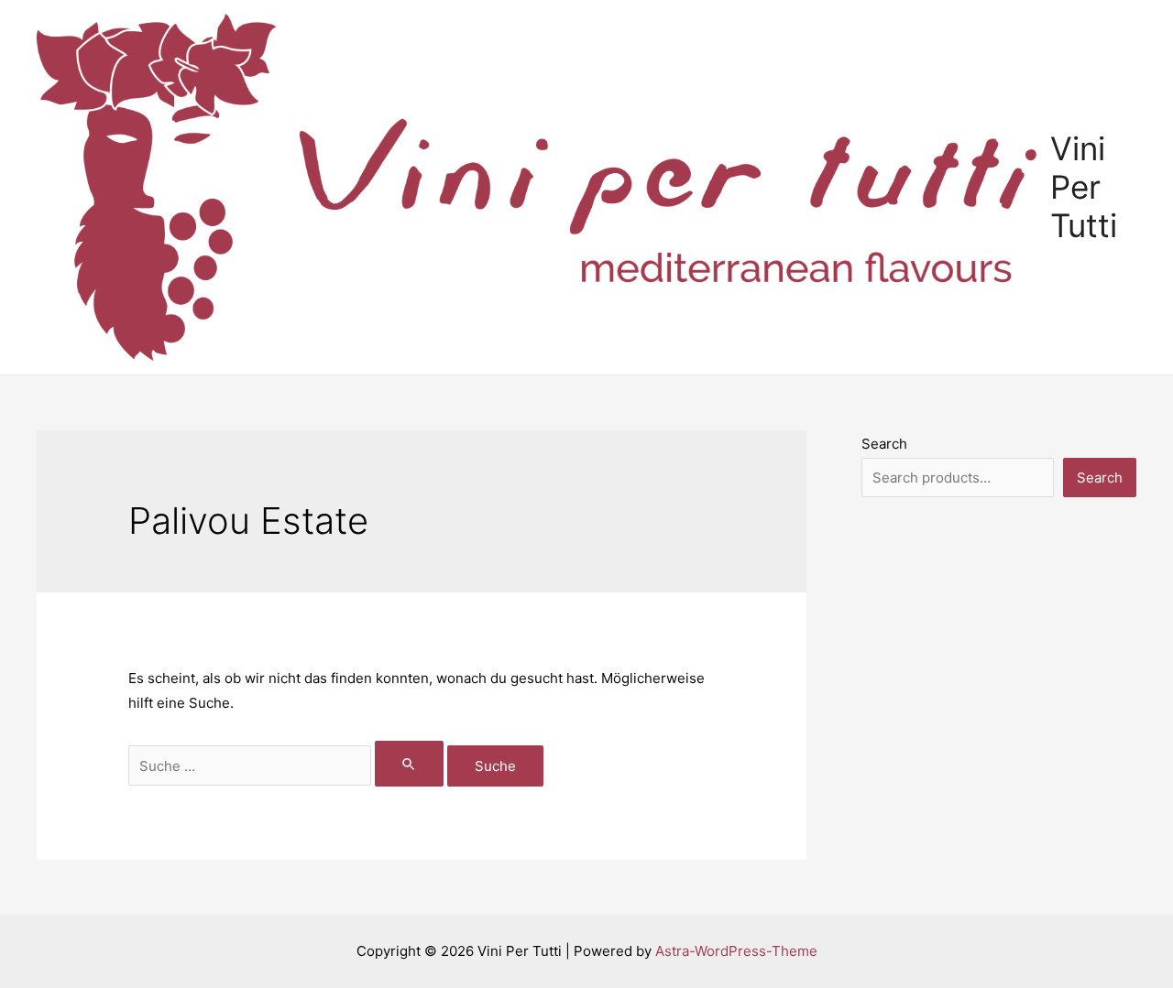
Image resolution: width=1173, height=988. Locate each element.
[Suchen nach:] (287, 766)
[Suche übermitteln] (409, 764)
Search (884, 443)
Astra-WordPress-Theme (736, 951)
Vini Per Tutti (1083, 186)
